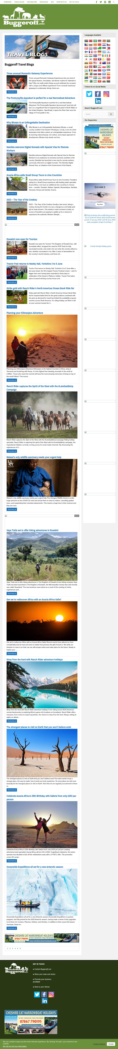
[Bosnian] (86, 44)
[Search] (111, 114)
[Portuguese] (109, 66)
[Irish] (104, 55)
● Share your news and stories (44, 974)
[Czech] (109, 44)
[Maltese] (100, 63)
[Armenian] (100, 41)
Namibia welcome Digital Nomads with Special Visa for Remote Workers (38, 149)
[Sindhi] (91, 74)
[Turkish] (109, 77)
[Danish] (86, 48)
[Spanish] (109, 74)
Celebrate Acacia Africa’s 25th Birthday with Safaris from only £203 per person (41, 797)
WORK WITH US (62, 2)
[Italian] (109, 55)
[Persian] (100, 66)
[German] (100, 52)
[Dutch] (91, 48)
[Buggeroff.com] (24, 17)
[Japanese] (86, 59)
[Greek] (104, 52)
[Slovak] (95, 74)
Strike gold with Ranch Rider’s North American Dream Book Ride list (40, 288)
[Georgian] (95, 52)
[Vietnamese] (100, 81)
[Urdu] (91, 81)
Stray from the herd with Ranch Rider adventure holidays (35, 659)
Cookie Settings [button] (99, 1044)
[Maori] (104, 63)
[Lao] (100, 59)
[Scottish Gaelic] (104, 70)
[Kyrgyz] (95, 59)
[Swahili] (86, 77)
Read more (11, 92)
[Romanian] (91, 70)
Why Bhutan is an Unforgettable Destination (28, 122)
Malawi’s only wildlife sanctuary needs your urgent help (34, 457)
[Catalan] (95, 44)
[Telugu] (100, 77)
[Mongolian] (109, 63)
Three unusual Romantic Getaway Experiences (30, 73)
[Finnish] (86, 52)
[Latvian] (109, 59)
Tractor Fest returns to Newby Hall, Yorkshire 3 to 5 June (34, 263)
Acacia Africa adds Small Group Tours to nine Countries (34, 175)
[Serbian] (109, 70)
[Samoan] (100, 70)
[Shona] (86, 74)
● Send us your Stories (41, 987)
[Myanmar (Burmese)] (86, 66)
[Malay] (95, 63)
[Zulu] (109, 81)
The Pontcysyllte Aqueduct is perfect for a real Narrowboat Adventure (41, 98)
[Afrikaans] (86, 41)
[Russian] (95, 70)
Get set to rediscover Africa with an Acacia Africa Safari (34, 599)
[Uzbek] (95, 81)
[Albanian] (91, 41)
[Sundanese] (91, 77)
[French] (91, 52)
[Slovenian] (100, 74)
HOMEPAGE (7, 2)
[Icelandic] (95, 55)
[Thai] (104, 77)
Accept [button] (111, 1044)
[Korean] (91, 59)
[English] (95, 48)
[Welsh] (104, 81)
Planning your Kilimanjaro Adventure (25, 312)
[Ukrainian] (86, 81)
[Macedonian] (91, 63)
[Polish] (104, 66)
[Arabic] (95, 41)
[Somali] (104, 74)
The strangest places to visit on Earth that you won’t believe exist (39, 727)
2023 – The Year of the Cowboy (22, 199)
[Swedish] (95, 77)
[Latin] (104, 59)
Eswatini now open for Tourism (22, 239)
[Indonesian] (100, 55)
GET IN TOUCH (74, 2)
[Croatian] (104, 44)
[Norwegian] (91, 66)
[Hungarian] (91, 55)
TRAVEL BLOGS (19, 2)
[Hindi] (86, 55)
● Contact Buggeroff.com (42, 969)
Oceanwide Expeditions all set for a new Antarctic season (35, 866)
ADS (52, 2)
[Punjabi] (86, 70)
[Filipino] (109, 48)
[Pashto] (95, 66)
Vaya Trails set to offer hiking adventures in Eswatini (32, 530)
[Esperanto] (100, 48)
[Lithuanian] (86, 63)
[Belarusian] (104, 41)
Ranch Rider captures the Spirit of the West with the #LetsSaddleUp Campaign (40, 388)
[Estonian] (104, 48)
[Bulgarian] (91, 44)
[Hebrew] (109, 52)
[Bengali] (109, 41)
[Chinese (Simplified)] (100, 44)
